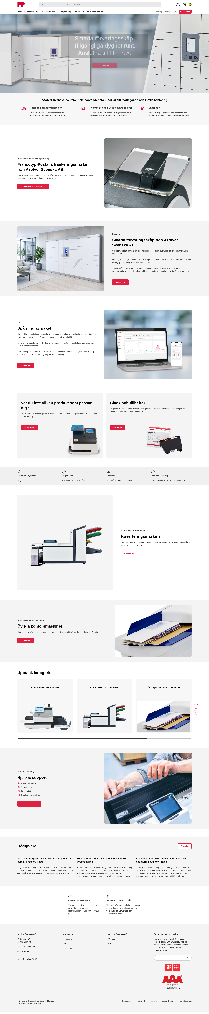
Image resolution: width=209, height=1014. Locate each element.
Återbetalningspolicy (168, 1001)
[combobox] (100, 4)
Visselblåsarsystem (185, 1001)
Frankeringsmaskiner (45, 687)
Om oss (111, 939)
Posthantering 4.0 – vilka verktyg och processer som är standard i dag (44, 860)
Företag (159, 12)
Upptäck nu (104, 65)
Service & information (91, 12)
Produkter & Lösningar (26, 12)
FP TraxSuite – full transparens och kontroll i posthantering (103, 860)
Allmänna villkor (141, 1001)
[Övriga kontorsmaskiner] (163, 719)
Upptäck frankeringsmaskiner (33, 186)
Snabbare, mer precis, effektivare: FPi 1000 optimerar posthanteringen (161, 860)
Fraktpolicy (154, 1001)
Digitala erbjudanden (69, 12)
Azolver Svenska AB (29, 1001)
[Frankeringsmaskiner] (45, 719)
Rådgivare (67, 949)
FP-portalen (68, 939)
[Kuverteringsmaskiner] (104, 719)
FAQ (65, 944)
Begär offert (29, 427)
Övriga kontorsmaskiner (163, 687)
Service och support (29, 804)
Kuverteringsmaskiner (104, 687)
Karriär (111, 944)
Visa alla (184, 846)
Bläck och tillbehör (48, 12)
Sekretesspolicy (127, 1001)
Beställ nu (117, 427)
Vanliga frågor (170, 12)
